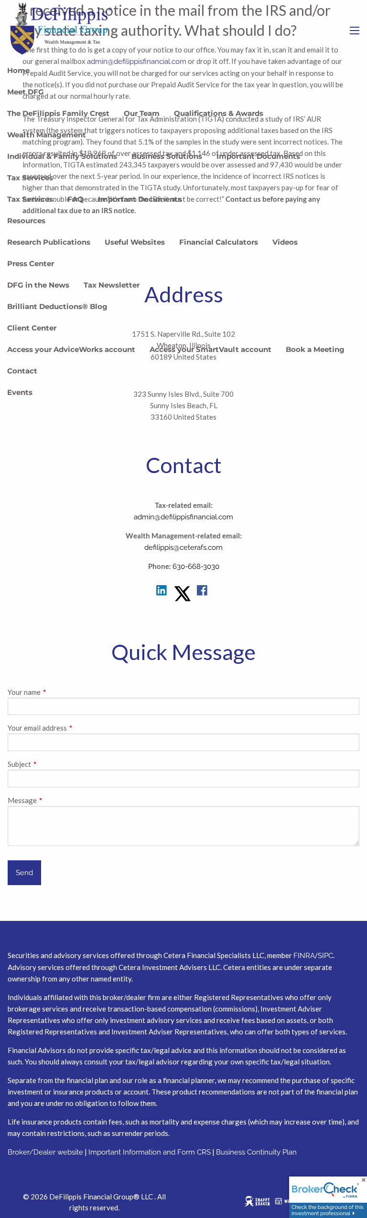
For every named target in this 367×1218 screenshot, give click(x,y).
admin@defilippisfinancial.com (183, 517)
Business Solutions (166, 156)
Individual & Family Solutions (62, 156)
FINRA (304, 955)
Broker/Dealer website (45, 1152)
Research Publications (48, 242)
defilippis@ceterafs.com (183, 547)
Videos (285, 242)
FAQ (75, 199)
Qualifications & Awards (218, 113)
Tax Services (30, 177)
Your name (58, 692)
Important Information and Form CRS (149, 1152)
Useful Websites (135, 242)
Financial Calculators (218, 242)
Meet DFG (25, 91)
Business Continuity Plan (256, 1152)
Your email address (71, 727)
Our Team (142, 113)
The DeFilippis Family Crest (58, 113)
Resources (26, 220)
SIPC (325, 955)
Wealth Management (46, 134)
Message (56, 800)
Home (18, 70)
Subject (53, 764)
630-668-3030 (196, 566)
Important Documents (258, 156)
